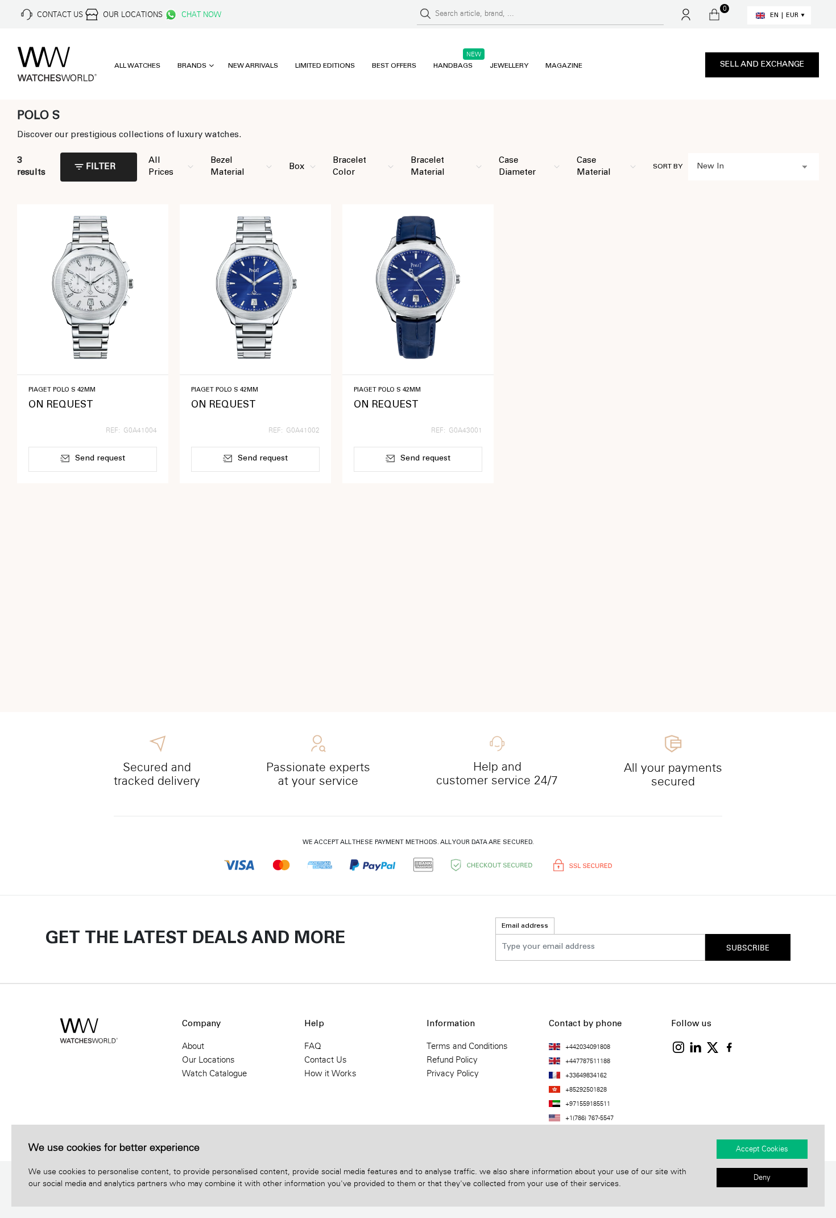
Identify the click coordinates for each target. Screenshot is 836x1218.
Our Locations (208, 1060)
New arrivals (253, 66)
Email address (525, 926)
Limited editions (325, 66)
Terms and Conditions (467, 1046)
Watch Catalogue (214, 1073)
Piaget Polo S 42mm (62, 390)
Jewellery (509, 66)
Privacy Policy (453, 1073)
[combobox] (753, 166)
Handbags (453, 66)
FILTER (100, 167)
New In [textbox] (710, 167)
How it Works (330, 1073)
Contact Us (325, 1060)
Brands (191, 66)
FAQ (312, 1046)
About (193, 1046)
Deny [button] (762, 1177)
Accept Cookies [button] (762, 1149)
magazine (563, 66)
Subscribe (747, 948)
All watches (137, 66)
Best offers (394, 66)
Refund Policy (452, 1060)
